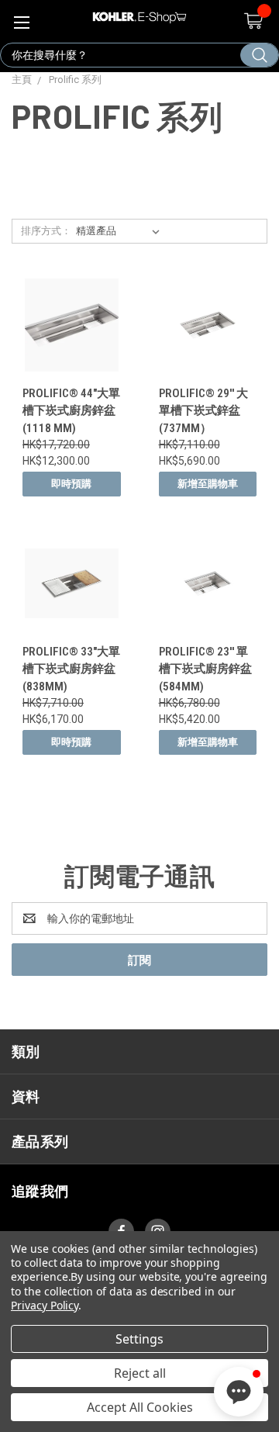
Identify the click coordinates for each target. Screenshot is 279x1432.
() (252, 21)
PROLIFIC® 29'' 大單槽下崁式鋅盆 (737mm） (203, 410)
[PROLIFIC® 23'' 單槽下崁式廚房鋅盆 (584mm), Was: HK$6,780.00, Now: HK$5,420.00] (208, 583)
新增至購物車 (207, 483)
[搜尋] (259, 55)
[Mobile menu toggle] (21, 21)
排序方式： (46, 231)
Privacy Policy (44, 1305)
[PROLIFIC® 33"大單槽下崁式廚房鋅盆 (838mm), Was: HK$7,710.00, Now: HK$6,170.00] (72, 583)
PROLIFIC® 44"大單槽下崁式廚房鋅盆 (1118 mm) (71, 410)
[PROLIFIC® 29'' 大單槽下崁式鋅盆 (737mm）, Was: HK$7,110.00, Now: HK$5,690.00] (208, 325)
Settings (139, 1338)
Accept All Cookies (140, 1407)
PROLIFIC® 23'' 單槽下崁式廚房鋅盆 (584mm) (205, 669)
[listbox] (121, 231)
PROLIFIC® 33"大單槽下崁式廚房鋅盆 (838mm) (71, 669)
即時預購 (71, 483)
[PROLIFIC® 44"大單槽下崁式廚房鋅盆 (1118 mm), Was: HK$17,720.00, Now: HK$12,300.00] (72, 325)
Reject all (140, 1373)
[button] (239, 1391)
